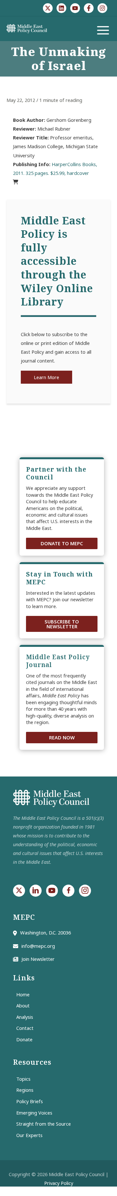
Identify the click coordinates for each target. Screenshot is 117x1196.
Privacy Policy (58, 1183)
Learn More (46, 377)
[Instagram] (102, 8)
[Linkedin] (61, 8)
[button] (62, 543)
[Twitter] (48, 8)
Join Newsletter (38, 959)
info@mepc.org (38, 946)
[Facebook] (89, 8)
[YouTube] (75, 8)
